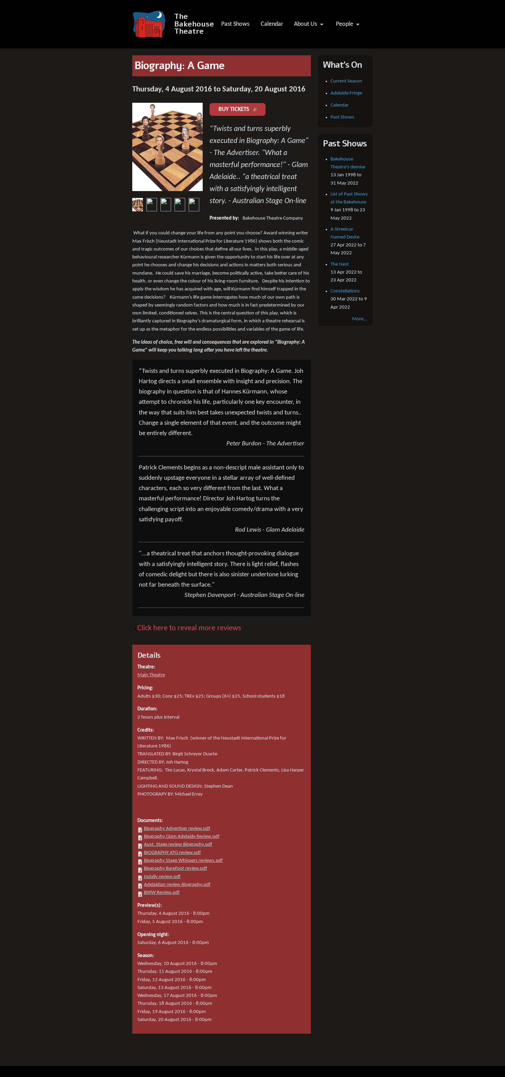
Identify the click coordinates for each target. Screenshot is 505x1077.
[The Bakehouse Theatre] (149, 34)
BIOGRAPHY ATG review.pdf (172, 852)
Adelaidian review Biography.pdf (177, 884)
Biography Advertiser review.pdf (177, 828)
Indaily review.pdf (162, 876)
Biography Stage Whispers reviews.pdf (183, 860)
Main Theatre (151, 675)
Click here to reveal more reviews (189, 628)
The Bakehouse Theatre (194, 24)
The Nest (339, 264)
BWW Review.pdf (162, 892)
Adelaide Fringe (346, 93)
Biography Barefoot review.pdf (175, 868)
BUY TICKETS (242, 109)
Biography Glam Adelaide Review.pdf (182, 836)
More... (360, 319)
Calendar (272, 24)
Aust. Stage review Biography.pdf (178, 844)
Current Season (346, 81)
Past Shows (235, 24)
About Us (303, 26)
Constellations (345, 291)
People (342, 26)
